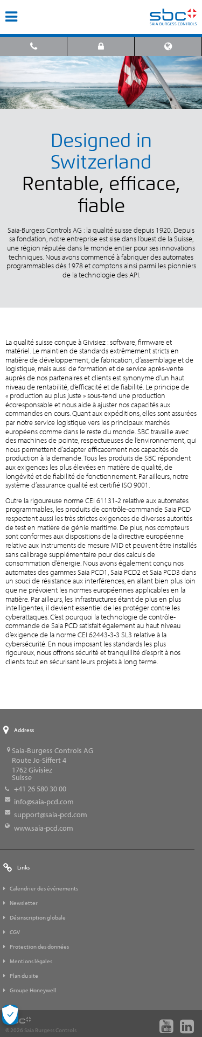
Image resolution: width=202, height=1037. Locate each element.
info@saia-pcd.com (44, 801)
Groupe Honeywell (33, 990)
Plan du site (24, 975)
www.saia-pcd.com (43, 828)
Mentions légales (31, 961)
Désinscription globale (38, 917)
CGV (15, 932)
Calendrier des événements (44, 888)
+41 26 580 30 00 (40, 789)
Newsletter (24, 903)
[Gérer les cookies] (10, 1015)
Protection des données (39, 946)
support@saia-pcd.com (50, 814)
